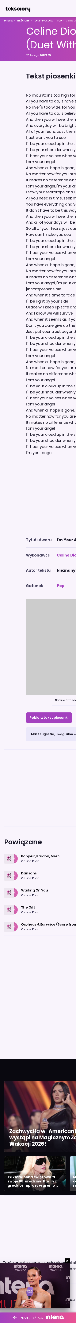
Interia (8, 20)
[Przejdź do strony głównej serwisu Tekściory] (17, 8)
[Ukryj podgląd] (67, 1260)
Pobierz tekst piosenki (49, 717)
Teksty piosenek (43, 20)
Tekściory (23, 20)
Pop (59, 20)
